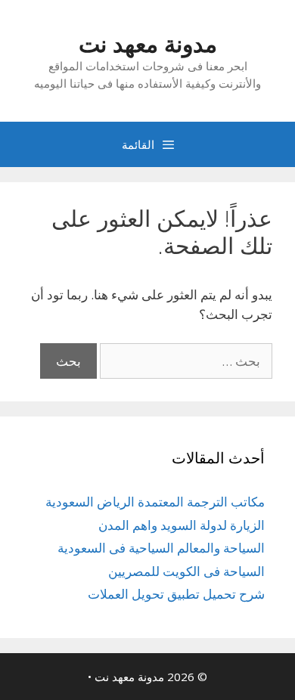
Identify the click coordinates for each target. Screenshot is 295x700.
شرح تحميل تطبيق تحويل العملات (176, 593)
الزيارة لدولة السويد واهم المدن (181, 525)
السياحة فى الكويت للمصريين (186, 571)
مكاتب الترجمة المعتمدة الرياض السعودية (155, 501)
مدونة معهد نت (148, 43)
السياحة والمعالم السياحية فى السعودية (161, 547)
